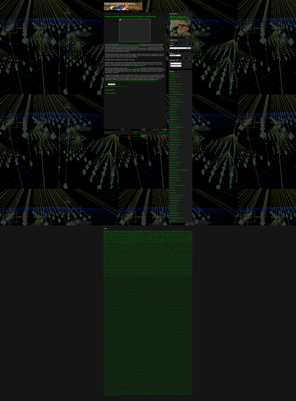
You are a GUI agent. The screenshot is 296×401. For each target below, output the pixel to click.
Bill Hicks (186, 263)
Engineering (120, 324)
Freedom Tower (117, 328)
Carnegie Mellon (127, 265)
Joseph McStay (129, 342)
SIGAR (116, 272)
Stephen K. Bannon (130, 249)
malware (155, 241)
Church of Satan (143, 265)
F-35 (128, 266)
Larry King (150, 345)
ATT (125, 251)
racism (126, 86)
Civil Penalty (133, 314)
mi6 (172, 249)
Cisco (178, 256)
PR (168, 360)
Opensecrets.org (174, 165)
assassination (147, 231)
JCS (166, 252)
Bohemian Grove (143, 277)
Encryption (153, 280)
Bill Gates (165, 307)
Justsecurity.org (173, 152)
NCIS (151, 353)
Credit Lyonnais (106, 317)
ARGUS (139, 297)
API (137, 297)
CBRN (161, 232)
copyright (162, 242)
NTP (175, 353)
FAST (111, 325)
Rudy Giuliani (123, 290)
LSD (181, 241)
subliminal (125, 276)
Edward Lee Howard (164, 322)
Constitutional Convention (138, 315)
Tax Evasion (159, 244)
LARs (114, 345)
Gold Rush (153, 331)
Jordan (125, 284)
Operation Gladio (140, 244)
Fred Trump (176, 326)
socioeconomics (107, 251)
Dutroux (105, 322)
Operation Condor (132, 359)
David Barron (122, 318)
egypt (172, 244)
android (181, 293)
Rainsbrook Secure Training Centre (146, 366)
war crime (159, 238)
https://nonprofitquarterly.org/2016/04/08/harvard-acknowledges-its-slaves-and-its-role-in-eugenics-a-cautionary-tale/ (130, 80)
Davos (141, 318)
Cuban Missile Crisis (120, 317)
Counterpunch (187, 315)
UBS (117, 262)
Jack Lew (133, 338)
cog (170, 244)
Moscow (109, 353)
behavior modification (177, 239)
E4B (113, 280)
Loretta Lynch (155, 346)
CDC (127, 310)
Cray (191, 315)
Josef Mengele (110, 342)
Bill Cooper (130, 277)
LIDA (118, 345)
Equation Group (140, 324)
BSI (179, 304)
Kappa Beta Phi (174, 342)
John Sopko (106, 284)
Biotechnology (174, 307)
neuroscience (117, 237)
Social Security (179, 290)
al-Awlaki (178, 293)
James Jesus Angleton (112, 259)
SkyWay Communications (177, 373)
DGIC (145, 317)
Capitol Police (136, 311)
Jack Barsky (130, 338)
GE (156, 328)
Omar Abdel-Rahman (181, 357)
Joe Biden (137, 259)
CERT (133, 310)
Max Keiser (170, 349)
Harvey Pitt (180, 332)
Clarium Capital (141, 314)
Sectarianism (157, 371)
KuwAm (167, 284)
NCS (153, 353)
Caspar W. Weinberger (185, 311)
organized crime (163, 245)
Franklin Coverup (161, 326)
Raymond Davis (149, 253)
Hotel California (189, 333)
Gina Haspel (112, 331)
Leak (104, 286)
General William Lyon (154, 329)
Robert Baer (162, 367)
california (140, 262)
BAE (137, 242)
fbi (138, 231)
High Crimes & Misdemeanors (148, 333)
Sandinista (190, 370)
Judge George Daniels (148, 284)
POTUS (111, 270)
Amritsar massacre (125, 301)
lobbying (180, 262)
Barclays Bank (151, 305)
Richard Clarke (156, 253)
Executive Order (123, 266)
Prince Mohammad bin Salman (133, 364)
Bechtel (182, 305)
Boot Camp (121, 308)
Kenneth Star (121, 343)
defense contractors (108, 274)
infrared (175, 294)
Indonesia (109, 336)
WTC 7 (190, 241)
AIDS (128, 297)
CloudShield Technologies (165, 314)
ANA (141, 276)
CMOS (144, 310)
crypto (157, 262)
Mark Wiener (124, 349)
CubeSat (125, 317)
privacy (169, 231)
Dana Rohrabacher (175, 317)
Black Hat (133, 277)
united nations (184, 238)
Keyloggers (145, 343)
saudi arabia (181, 231)
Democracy (163, 265)
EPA (119, 322)
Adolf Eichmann (140, 298)
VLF (127, 293)
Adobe (135, 298)
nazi (186, 262)
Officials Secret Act (163, 357)
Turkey (138, 245)
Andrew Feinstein (154, 301)
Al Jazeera (108, 300)
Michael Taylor (174, 350)
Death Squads (154, 318)
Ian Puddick (161, 335)
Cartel (167, 277)
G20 (149, 328)
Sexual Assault (138, 272)
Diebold (188, 279)
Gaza (188, 266)
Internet (167, 258)
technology (149, 237)
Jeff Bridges (116, 339)
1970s (134, 276)
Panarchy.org (173, 167)
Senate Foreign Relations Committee (181, 371)
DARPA (134, 235)
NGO (117, 287)
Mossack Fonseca (127, 353)
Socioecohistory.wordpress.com (177, 185)
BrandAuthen (149, 308)
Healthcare (108, 333)
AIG (125, 263)
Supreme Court (180, 272)
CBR (123, 310)
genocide (134, 274)
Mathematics (155, 349)
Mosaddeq (105, 353)
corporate (149, 255)
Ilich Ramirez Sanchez (168, 335)
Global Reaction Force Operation (136, 331)
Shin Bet (131, 373)
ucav (118, 263)
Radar (133, 366)
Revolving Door (109, 367)
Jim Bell (143, 339)
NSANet (172, 353)
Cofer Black (175, 314)
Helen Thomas (118, 333)
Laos (142, 345)
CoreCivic (162, 315)
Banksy (147, 263)
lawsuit (179, 294)
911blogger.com (174, 73)
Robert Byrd (173, 367)
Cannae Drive (124, 311)
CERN (119, 265)
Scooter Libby (130, 371)
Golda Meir (157, 331)
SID (116, 370)
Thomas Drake (165, 244)
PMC (108, 270)
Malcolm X (130, 286)
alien (125, 262)
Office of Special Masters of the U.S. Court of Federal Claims (148, 357)
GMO (172, 241)
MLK (123, 286)
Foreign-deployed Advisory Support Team (130, 326)
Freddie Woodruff (181, 326)
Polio (191, 363)
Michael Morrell (165, 286)
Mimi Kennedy (122, 352)
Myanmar (142, 353)
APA (127, 263)
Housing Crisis (106, 335)
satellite (190, 249)
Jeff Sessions (163, 283)
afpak (132, 232)
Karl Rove (179, 342)
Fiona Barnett (180, 280)
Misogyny (133, 352)
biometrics (141, 241)
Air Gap (191, 298)
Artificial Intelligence (151, 256)
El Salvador (132, 280)
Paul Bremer (126, 270)
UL (106, 293)
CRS (166, 310)
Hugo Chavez (127, 267)
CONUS (153, 310)
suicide (105, 248)
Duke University (165, 321)
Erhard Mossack (148, 324)
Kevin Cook (130, 343)
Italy (137, 246)
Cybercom (129, 317)
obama (151, 238)
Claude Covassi (147, 314)
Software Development (172, 272)
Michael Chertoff (160, 286)
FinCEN (156, 325)
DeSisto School (149, 318)
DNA (109, 246)
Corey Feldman (169, 315)
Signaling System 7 (150, 373)
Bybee (114, 310)
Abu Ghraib (134, 256)
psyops (142, 239)
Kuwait (170, 284)
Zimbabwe (166, 273)
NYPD (111, 239)
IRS (164, 248)
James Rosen (168, 338)
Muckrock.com (173, 159)
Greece (190, 266)
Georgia (183, 329)
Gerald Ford (187, 329)
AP (135, 297)
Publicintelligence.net (175, 177)
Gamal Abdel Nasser (185, 328)
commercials (148, 262)
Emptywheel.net (174, 129)
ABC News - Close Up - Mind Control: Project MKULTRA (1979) (179, 17)
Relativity (173, 366)
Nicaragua (172, 269)
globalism (143, 294)
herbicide (146, 294)
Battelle (167, 305)
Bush (114, 241)
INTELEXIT (111, 283)
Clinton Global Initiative (154, 314)
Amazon (105, 301)
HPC (147, 332)
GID (145, 258)
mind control (157, 232)
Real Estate (186, 248)
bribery (144, 245)
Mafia (105, 269)
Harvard (115, 86)
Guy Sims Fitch (138, 332)
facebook (164, 255)
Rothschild (119, 290)
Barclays (146, 305)
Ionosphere (125, 283)
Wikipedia (150, 273)
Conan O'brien (123, 315)
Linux (111, 286)
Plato (178, 363)
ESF (116, 280)
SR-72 (133, 370)
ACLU (105, 238)
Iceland (115, 283)
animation (143, 249)
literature (144, 274)
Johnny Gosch (120, 284)
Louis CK (170, 346)
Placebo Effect (174, 363)
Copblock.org (173, 96)
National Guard (127, 287)
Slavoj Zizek (184, 373)
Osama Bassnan (107, 360)
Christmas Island (115, 314)
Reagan (182, 248)
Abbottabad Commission (152, 297)
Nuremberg (175, 356)
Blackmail (189, 307)
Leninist (110, 346)
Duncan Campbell (181, 321)
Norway (140, 253)
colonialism (112, 294)
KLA (163, 342)
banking (138, 235)
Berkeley (126, 307)
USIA (108, 293)
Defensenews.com (174, 116)
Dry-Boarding (150, 321)
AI (139, 276)
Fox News (147, 252)
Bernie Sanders (177, 263)
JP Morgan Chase (171, 252)
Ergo (144, 324)
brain (136, 255)
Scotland (135, 371)
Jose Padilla (106, 342)
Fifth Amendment (152, 325)
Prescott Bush (143, 270)
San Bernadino (181, 370)
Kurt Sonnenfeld (174, 267)
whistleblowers (161, 241)
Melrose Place (189, 349)
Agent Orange (164, 298)
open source (163, 274)
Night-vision (145, 356)
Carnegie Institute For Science (163, 311)
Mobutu (141, 352)
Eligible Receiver (183, 322)
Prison (135, 245)
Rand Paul (160, 366)
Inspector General (161, 258)
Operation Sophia (151, 359)
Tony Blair (186, 253)
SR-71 (131, 370)
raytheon (108, 276)
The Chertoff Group (131, 291)
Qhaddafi (113, 366)
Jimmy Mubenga (161, 339)
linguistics (183, 294)
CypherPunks (134, 317)
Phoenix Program (143, 363)
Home (135, 132)
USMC (139, 249)
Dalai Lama (162, 317)
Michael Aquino (115, 269)
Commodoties (117, 315)
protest (155, 238)
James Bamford (138, 338)
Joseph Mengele (141, 284)
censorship (148, 245)
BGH (167, 304)
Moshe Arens (113, 353)
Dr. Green (134, 321)
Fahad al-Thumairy (128, 325)
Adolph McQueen (146, 298)
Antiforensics (190, 301)
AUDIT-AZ (145, 297)
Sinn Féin (167, 373)
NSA (126, 231)
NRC (119, 287)
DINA (153, 279)
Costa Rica (183, 315)
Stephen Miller (109, 291)
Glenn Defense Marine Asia (120, 331)
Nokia (161, 356)
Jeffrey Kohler (120, 339)
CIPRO (139, 310)
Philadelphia (126, 363)
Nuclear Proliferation (169, 356)
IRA (153, 335)
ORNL (105, 357)
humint (169, 262)
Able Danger (129, 256)
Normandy (164, 356)
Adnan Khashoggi (131, 298)
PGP (185, 287)
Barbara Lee (142, 305)
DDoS (142, 317)
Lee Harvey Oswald (184, 345)
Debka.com (172, 114)
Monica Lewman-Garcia (182, 352)
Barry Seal (117, 248)
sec (108, 256)
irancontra (179, 238)
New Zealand (177, 259)
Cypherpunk (187, 256)
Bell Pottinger (165, 263)
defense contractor (163, 249)
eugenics (111, 86)
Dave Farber (118, 318)
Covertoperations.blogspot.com (177, 101)
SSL (121, 272)
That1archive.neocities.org (176, 195)
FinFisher (152, 266)
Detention (157, 239)
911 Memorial (118, 297)
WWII (137, 241)
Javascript (109, 339)
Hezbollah (141, 333)
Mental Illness (109, 269)
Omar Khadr (187, 357)
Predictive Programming (148, 260)
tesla (181, 245)
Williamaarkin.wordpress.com (177, 218)
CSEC (171, 310)
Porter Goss (140, 260)
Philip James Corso (136, 363)
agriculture (179, 246)
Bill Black (153, 307)
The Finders (146, 291)
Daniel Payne (108, 318)
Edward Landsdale (126, 280)
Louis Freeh (118, 286)
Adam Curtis (116, 298)
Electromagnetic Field (138, 280)
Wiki (126, 235)
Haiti (166, 332)
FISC (158, 280)
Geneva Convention (166, 329)
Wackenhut (141, 273)
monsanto (145, 238)
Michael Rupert (162, 350)
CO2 (151, 310)
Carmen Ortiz (155, 311)
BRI (177, 304)
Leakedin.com (173, 154)
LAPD (179, 267)
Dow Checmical (115, 321)
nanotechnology (176, 249)
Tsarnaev (115, 273)
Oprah (178, 287)
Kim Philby (164, 284)
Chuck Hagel (128, 314)
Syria (164, 232)
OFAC (183, 356)
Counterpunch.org (174, 99)
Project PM (180, 364)
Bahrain (191, 304)
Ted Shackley (110, 273)
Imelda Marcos (178, 335)
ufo (119, 256)
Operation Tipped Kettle (159, 359)
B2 (165, 304)
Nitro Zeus (158, 356)
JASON (170, 258)
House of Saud (110, 244)
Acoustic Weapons (181, 297)
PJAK (163, 360)
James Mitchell (152, 283)
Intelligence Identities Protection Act (141, 336)
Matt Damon (160, 349)
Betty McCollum (145, 307)
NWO (123, 287)
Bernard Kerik (171, 263)
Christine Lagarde (116, 279)
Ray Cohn (164, 366)
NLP (136, 269)
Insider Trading (119, 283)
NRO (170, 353)
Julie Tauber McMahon (149, 342)
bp (137, 262)
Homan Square (179, 333)
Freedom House (111, 328)
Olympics (175, 357)
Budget (174, 308)
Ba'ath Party (182, 304)
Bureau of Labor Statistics (183, 308)
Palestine (147, 244)
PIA (161, 360)
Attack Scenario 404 (119, 304)
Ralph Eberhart (155, 366)
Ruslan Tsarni (106, 272)
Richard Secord (138, 367)
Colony (107, 315)
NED (158, 353)
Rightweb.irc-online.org (175, 180)
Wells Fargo (117, 255)
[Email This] (108, 84)
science (119, 232)
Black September (180, 307)
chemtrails (177, 237)
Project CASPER (154, 364)
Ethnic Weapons (165, 324)
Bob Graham (164, 251)
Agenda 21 (160, 298)
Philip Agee (131, 363)
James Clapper (146, 283)
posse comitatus (184, 274)
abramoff (175, 293)
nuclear (188, 294)
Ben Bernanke (187, 244)
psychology (155, 234)
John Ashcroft (171, 339)
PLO (167, 360)
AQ (112, 232)
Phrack (147, 363)
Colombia (182, 256)
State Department (152, 244)
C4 (117, 310)
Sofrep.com (172, 187)
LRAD (182, 284)
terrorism (134, 231)
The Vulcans (162, 291)
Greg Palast (110, 332)
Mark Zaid (128, 349)
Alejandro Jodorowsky (172, 276)
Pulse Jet (107, 366)
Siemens (137, 373)
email (122, 274)
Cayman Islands (178, 277)
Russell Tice (112, 272)
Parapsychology (189, 287)
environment (166, 242)
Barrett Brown (152, 263)
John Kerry (175, 283)
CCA (125, 310)
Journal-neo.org (174, 149)
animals (187, 293)
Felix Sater (170, 280)
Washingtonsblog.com (175, 213)
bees (129, 262)
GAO (155, 328)
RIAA (127, 366)
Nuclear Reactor (183, 259)
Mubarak (132, 353)
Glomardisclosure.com (175, 139)
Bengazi (112, 307)
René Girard (183, 366)
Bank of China (130, 305)
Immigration (162, 252)
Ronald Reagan (185, 241)
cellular (145, 241)
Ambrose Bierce (110, 301)
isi (104, 241)
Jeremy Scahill (142, 267)
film (166, 255)
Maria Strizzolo (109, 349)
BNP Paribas (172, 304)
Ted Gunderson (112, 262)
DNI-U (151, 317)
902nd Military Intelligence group (109, 297)
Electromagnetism (115, 252)
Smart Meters (164, 272)
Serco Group (132, 272)
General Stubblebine (146, 329)
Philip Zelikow (131, 245)
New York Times (123, 245)
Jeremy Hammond (127, 339)
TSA (185, 234)
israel (186, 231)
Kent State (126, 343)
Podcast (184, 363)
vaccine (121, 263)
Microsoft (188, 350)
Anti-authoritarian (181, 301)
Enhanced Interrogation (142, 248)
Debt (173, 279)
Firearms (142, 258)
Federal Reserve (149, 234)
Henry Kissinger (165, 238)
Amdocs (114, 301)
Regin (170, 366)
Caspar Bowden (178, 311)
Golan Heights (148, 331)
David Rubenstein (137, 318)
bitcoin (180, 273)
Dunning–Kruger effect (188, 321)
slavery (110, 256)
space (106, 241)
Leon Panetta (172, 248)
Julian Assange (142, 259)
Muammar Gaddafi (149, 246)
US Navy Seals (120, 273)
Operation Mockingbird (108, 260)
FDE (115, 325)
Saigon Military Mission (154, 370)
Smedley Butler (174, 290)
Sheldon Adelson (126, 373)
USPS (111, 293)
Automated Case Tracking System (143, 304)
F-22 (104, 325)
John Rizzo (178, 252)
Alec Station (133, 263)
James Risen (119, 259)
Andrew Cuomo (148, 301)
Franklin (156, 326)
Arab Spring (187, 276)
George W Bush (121, 246)
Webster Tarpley (111, 255)
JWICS (120, 338)
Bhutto (182, 263)
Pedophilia (115, 239)
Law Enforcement (189, 284)
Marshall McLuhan (134, 349)
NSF (138, 269)
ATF (125, 256)
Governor (173, 331)
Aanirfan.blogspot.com (175, 76)
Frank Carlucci (158, 266)
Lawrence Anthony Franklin (164, 345)
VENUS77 (122, 293)
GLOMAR (163, 328)
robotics (123, 237)
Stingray (171, 246)
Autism (135, 304)
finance (130, 231)
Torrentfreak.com (174, 205)
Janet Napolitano (183, 338)
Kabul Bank (169, 342)
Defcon (175, 279)
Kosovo (169, 267)
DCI (151, 279)
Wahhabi (146, 273)
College (185, 314)
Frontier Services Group (134, 328)
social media (177, 245)
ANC (134, 297)
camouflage (139, 255)
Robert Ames (157, 367)
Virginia (130, 293)
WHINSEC (134, 293)
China (176, 234)
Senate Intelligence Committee (118, 249)
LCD (116, 345)
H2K (142, 332)
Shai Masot (116, 373)
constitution (190, 273)
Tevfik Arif (126, 291)
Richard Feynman (126, 367)
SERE (170, 253)
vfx (112, 241)
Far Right (136, 325)
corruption (166, 235)
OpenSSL (108, 359)
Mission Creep (137, 352)
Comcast (113, 315)
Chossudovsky (137, 265)
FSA (124, 325)
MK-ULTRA (129, 241)
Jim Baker (140, 339)
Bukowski (177, 308)
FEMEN (119, 325)
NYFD (182, 353)
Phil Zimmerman (121, 363)
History (160, 333)
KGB (128, 244)
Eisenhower (174, 322)
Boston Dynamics (127, 308)
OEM (181, 356)
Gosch (170, 331)
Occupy (190, 259)
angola (184, 293)
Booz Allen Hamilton (172, 251)
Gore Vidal (161, 331)
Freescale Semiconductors (125, 328)
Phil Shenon (116, 363)
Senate (160, 246)
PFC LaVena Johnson (156, 360)
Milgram (118, 352)
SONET (128, 370)
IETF (143, 335)
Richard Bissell (115, 367)
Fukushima (115, 246)
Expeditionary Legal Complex (180, 324)
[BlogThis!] (110, 84)
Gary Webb (184, 266)
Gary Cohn (116, 329)
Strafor (113, 291)
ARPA (142, 297)
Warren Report (152, 293)
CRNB (164, 310)
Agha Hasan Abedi (171, 298)
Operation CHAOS (125, 359)
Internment (183, 336)
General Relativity (139, 329)
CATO (121, 310)
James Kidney (150, 338)
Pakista (170, 360)
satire (111, 276)
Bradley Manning (114, 265)
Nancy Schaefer (186, 353)
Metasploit (150, 350)
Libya (183, 232)
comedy (168, 232)
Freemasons (163, 266)
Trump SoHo (187, 291)
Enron (133, 324)
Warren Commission (145, 293)
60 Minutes (118, 251)
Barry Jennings (157, 305)
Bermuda (129, 307)
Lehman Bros (106, 346)
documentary (106, 234)
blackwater (148, 249)
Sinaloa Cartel (151, 272)
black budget (133, 262)
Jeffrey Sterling (125, 259)
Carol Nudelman (172, 311)
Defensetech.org (174, 119)
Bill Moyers (169, 307)
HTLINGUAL (156, 332)
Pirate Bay (169, 363)
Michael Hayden (124, 253)
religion (172, 245)
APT (143, 276)
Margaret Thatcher (135, 286)
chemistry (190, 293)
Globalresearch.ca (174, 137)
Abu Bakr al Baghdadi (170, 297)
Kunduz (105, 345)
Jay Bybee (136, 267)
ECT (110, 322)
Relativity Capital (178, 366)
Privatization (145, 364)
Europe (170, 324)
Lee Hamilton (114, 253)
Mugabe (105, 287)
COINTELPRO (107, 245)
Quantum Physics (157, 270)
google (157, 235)
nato (149, 238)
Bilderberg (152, 251)
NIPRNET (161, 353)
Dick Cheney (137, 237)
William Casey (161, 293)
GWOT (177, 328)
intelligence (143, 232)
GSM (174, 328)
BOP (176, 304)
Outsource (138, 360)
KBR (161, 342)
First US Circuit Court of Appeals (181, 325)
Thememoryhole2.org (175, 200)
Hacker (160, 332)
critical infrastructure (155, 255)
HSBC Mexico (151, 332)
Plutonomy (181, 363)
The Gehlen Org (151, 291)
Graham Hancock (185, 331)
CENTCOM (130, 310)
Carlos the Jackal (149, 311)
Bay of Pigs (115, 277)
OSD (109, 357)
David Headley (169, 279)
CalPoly (191, 310)
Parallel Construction (188, 360)
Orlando (181, 287)
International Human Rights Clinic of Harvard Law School (158, 336)
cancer (143, 262)
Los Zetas (166, 346)
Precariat (109, 364)
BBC (132, 251)
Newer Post (108, 132)
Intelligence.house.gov (175, 144)
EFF (125, 238)
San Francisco (180, 260)
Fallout (133, 325)
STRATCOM (137, 370)
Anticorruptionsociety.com (176, 84)
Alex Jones (140, 256)
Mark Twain (119, 349)
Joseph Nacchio (135, 342)
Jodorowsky (166, 339)
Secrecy (110, 249)
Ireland (132, 267)
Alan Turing (130, 300)
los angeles (177, 255)
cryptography (110, 235)
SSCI (107, 249)
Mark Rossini (141, 286)
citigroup (105, 294)
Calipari (105, 311)
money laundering (137, 239)
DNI (154, 279)
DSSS (158, 317)
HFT (144, 332)
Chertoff (108, 279)
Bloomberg (166, 256)
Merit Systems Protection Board (134, 350)
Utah (135, 273)
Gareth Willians (111, 329)
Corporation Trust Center (176, 315)
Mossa (123, 353)
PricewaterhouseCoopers (123, 364)
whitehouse (113, 251)
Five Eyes (184, 280)
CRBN (122, 265)
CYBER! (178, 310)
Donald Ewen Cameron (184, 265)
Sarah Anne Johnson (107, 371)
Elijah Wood (188, 322)
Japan (171, 239)
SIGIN (118, 370)
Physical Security (152, 363)
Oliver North (187, 269)
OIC (185, 356)
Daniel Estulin (187, 317)
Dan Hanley (170, 317)
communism (184, 273)
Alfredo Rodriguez (173, 300)
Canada (118, 241)
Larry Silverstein (151, 259)
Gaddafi (179, 328)
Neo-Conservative (165, 269)
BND (144, 263)
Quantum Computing (118, 366)
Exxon (191, 324)
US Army (175, 246)
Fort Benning (140, 326)
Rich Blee (170, 270)
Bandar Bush (152, 239)
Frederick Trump (187, 326)
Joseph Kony (135, 284)
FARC (139, 258)
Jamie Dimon (173, 338)
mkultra (111, 237)
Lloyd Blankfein (113, 245)
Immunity (182, 335)
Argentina (145, 256)
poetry (179, 274)
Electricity (178, 322)
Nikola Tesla (153, 356)
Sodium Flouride (111, 374)
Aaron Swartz (146, 276)
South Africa (188, 290)
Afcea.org (172, 79)
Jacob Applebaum (176, 258)
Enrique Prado (128, 324)
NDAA (118, 245)
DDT (140, 317)
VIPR (125, 293)
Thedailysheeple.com (175, 197)
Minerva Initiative (128, 352)
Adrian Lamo (152, 298)
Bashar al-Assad (137, 251)
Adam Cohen (111, 298)
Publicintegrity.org (174, 175)
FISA (191, 242)
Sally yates (170, 370)
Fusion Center (169, 266)
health (183, 246)
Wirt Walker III (123, 255)
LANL (112, 345)
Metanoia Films (145, 350)
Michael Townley (180, 350)
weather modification (129, 242)
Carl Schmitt (144, 311)
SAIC (169, 260)
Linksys (129, 346)
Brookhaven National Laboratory (164, 308)
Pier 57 (156, 363)
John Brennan (176, 241)
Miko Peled (114, 352)
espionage (129, 235)
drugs (187, 234)
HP (145, 332)
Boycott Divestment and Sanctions (136, 308)
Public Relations (150, 270)
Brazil (153, 308)
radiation (105, 256)
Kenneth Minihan (116, 343)
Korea (189, 343)
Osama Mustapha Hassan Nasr (115, 360)
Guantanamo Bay (128, 246)
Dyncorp (190, 265)
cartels (151, 249)
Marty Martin (145, 349)
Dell (182, 318)
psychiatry (112, 263)
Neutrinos (138, 287)
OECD (179, 356)
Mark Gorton (114, 349)
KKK (153, 284)
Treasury (190, 253)
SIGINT (141, 231)
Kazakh (188, 342)
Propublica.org (173, 172)
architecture (171, 273)
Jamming (177, 338)
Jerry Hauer (132, 339)
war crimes (112, 248)
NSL (173, 259)
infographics (167, 294)
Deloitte (178, 279)
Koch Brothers (182, 343)
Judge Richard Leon (141, 342)
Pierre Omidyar (160, 363)
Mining (182, 286)
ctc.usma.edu (173, 111)
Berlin (119, 277)
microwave (183, 255)
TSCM (123, 291)
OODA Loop (161, 287)
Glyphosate (144, 331)
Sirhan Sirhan (186, 260)
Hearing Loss (112, 333)
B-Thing (163, 304)
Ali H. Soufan (182, 300)
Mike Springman (109, 352)
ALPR (130, 297)
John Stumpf (110, 284)
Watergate (156, 293)
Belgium (185, 305)
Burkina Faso (109, 310)
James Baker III (183, 258)
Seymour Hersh (163, 290)
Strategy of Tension (118, 291)
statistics (121, 276)
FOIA (165, 241)
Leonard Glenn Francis (116, 346)
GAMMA (152, 328)
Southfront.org (173, 190)
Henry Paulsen (128, 333)
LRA (180, 284)
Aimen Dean (183, 298)
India (135, 246)
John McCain (179, 283)
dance (157, 249)
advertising (157, 242)
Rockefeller (165, 260)
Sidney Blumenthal (176, 253)
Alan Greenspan (125, 300)
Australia (109, 238)
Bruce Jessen (158, 277)
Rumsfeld (127, 290)
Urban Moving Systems (128, 273)
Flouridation (113, 326)
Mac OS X (126, 286)
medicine (141, 238)
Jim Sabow (151, 339)
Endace (107, 324)
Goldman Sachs (136, 234)
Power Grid (106, 364)
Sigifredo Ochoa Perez (143, 373)
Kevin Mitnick (135, 343)
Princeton (141, 364)
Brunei (171, 308)
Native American (133, 287)
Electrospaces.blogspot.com (176, 127)
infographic (173, 255)
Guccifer (118, 332)
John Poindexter (189, 283)
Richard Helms (132, 367)
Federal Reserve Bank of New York (142, 266)
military (160, 231)
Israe (110, 338)
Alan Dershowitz (159, 276)
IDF (156, 252)
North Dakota (147, 287)
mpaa (186, 294)
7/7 (135, 242)
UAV (141, 245)
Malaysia (119, 253)
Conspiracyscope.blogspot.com (177, 94)
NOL (164, 353)
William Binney (172, 238)
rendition (168, 237)
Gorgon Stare (166, 331)
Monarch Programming (174, 352)
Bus (112, 310)
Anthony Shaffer (139, 263)
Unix (119, 293)
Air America (187, 298)
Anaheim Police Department (140, 301)
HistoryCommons (165, 333)
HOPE (110, 267)
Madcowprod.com (174, 157)
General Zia (160, 329)
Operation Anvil (119, 359)
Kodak (187, 343)
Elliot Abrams (145, 280)
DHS (131, 234)
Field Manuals (174, 280)
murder (183, 262)
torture (164, 231)
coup (149, 241)
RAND (161, 260)
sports (114, 256)
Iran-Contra (122, 235)
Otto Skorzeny (133, 360)
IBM (133, 246)
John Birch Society (181, 339)
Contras (159, 265)
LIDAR (120, 345)
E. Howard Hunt (109, 280)
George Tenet (153, 252)
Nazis (188, 235)
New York (155, 246)
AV (147, 297)
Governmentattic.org (175, 142)
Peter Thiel (106, 363)
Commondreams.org (175, 91)
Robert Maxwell (189, 367)
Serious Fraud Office (109, 373)
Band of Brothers (107, 305)
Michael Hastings (133, 244)
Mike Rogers (178, 286)
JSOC (143, 283)
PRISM (114, 270)
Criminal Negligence (113, 317)
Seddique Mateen (171, 371)
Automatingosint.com (175, 86)
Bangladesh (112, 305)
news (189, 262)
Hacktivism (163, 332)
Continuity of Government (152, 265)
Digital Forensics (163, 239)
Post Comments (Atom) (138, 136)
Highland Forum (156, 333)
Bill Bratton (157, 307)
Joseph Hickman (129, 284)
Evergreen (173, 324)
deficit (160, 262)
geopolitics (122, 242)
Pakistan (136, 238)
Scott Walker (149, 371)
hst (168, 255)
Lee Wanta (190, 345)
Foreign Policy (119, 326)
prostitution (190, 274)
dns (160, 255)
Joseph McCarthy (123, 342)
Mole (163, 352)
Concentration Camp (129, 315)
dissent (129, 294)
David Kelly (132, 318)
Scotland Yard (139, 371)
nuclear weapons (156, 274)
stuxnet (109, 241)
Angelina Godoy (171, 301)
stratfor (117, 256)
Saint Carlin (160, 370)
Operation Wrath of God (176, 359)
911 (105, 231)
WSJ (137, 293)
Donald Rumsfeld (119, 238)
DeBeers (144, 318)
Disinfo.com (172, 122)
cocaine (108, 294)
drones (190, 231)
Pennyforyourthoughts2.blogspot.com (179, 170)
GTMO (105, 244)
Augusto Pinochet (159, 256)
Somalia (184, 290)
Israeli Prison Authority (131, 283)
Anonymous (180, 234)
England (124, 324)
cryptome (117, 242)
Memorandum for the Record (109, 350)
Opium (144, 253)
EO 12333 (116, 322)
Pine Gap (165, 363)
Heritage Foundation (135, 333)
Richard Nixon (183, 270)
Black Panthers (158, 251)
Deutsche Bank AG (183, 279)
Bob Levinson (108, 308)
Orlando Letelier (187, 359)
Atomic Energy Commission (111, 304)
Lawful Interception (155, 345)
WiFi (123, 262)
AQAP (129, 263)
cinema (113, 242)
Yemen (153, 242)
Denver (185, 318)
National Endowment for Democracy (146, 269)
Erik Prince (160, 324)
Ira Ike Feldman (188, 336)
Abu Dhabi (176, 297)
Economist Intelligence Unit (140, 322)
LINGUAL (123, 345)
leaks (141, 274)
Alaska (133, 300)
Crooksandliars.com (174, 104)
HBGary (156, 258)
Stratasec (182, 253)
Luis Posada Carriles (176, 346)
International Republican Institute (175, 336)
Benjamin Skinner (121, 307)
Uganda (116, 293)
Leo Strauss (108, 286)
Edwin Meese (110, 266)
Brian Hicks (156, 308)
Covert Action (140, 279)
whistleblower (113, 234)
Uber (114, 293)
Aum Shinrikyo (126, 304)
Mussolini (136, 353)
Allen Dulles (128, 251)
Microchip (185, 350)
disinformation (154, 245)
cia (111, 231)
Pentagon (181, 235)
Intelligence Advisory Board (130, 336)
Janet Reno (188, 338)
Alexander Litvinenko (156, 300)
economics (142, 234)
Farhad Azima (140, 325)
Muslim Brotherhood (167, 259)
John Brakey (187, 339)
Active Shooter (106, 298)
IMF (162, 248)
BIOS (169, 304)
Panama (127, 260)
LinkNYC (126, 346)
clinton (190, 235)
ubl (181, 232)
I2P (141, 335)
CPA (164, 277)
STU (140, 370)
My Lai (139, 353)
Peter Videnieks (110, 363)
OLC (188, 259)
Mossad (134, 241)
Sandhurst (186, 370)
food (163, 262)
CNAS (146, 310)
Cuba (121, 241)
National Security (157, 269)
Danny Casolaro (130, 248)
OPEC (191, 356)
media (174, 242)
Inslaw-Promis (117, 244)
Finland (174, 325)
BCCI (147, 239)
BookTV (117, 308)
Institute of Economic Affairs (120, 336)
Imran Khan (186, 335)
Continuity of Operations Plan (152, 315)
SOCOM (175, 260)
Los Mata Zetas (161, 346)
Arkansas (105, 277)
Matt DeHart (165, 349)
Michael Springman (168, 350)
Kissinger (171, 343)
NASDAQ (148, 353)
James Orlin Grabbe (156, 338)
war (159, 234)
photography (189, 237)
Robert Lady (114, 290)
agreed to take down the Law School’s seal (128, 44)
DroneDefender (145, 321)
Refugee (167, 366)
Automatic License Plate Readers (155, 304)
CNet (149, 310)
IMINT (151, 335)
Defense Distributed (161, 318)
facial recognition (134, 294)
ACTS (123, 297)
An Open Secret (131, 301)
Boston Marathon (130, 237)
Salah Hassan (165, 370)
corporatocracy (117, 294)
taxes (115, 263)
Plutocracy (138, 270)
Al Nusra (112, 300)
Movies (133, 269)
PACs (141, 360)
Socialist (190, 373)
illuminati (138, 274)
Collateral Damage (180, 314)
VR (128, 293)
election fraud (118, 274)
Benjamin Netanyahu (145, 251)
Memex (155, 286)
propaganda (174, 231)
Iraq (179, 232)
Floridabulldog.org (174, 132)
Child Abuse (126, 234)
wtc (180, 237)
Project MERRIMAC (174, 364)
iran (147, 232)
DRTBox (153, 317)
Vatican (137, 273)
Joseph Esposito (117, 342)
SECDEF (131, 290)
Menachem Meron (117, 350)
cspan (155, 249)
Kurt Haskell (109, 345)
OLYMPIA (188, 356)
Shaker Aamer (120, 373)
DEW (189, 251)
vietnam (182, 242)
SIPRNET (134, 290)
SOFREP (125, 370)
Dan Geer (166, 317)
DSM (156, 317)
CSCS (168, 310)
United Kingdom (120, 234)
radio (105, 276)
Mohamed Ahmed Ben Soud (148, 352)
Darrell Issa (113, 318)
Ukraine (120, 262)
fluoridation (129, 274)
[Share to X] (111, 84)
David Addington (107, 258)
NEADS (156, 353)
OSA (107, 357)
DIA (191, 251)
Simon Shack (168, 290)
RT (130, 366)
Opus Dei (182, 359)
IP (113, 283)
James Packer (163, 338)
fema (159, 245)
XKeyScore (161, 273)
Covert (137, 279)
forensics (139, 294)
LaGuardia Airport (129, 345)
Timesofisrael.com (174, 203)
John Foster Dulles (169, 283)
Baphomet (138, 305)
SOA (119, 272)
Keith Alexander (163, 267)
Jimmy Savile (132, 259)
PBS (183, 287)
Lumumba (185, 267)
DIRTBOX (147, 317)
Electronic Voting (122, 252)
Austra (133, 304)
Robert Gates (178, 367)
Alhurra (178, 300)
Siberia (134, 373)
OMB (155, 287)
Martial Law (148, 286)
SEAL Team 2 (106, 370)
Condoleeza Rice (184, 251)
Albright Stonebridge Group (140, 300)
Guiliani (153, 248)
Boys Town (144, 308)
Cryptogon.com (173, 106)
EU (125, 258)
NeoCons (137, 253)
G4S (174, 266)
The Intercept (157, 291)
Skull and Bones (158, 272)
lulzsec (151, 241)
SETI (111, 370)
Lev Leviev (122, 346)
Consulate (144, 315)
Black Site (185, 307)
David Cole (127, 318)
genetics (171, 242)
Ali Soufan (187, 300)
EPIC (121, 322)
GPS (147, 258)
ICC (108, 283)
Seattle (153, 371)
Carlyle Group (186, 245)
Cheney (105, 279)
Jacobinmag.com (174, 147)
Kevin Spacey (140, 343)
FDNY (156, 280)
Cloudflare (126, 279)
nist (181, 249)
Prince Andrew (157, 260)
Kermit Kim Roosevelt (158, 284)
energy (125, 274)
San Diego (149, 290)
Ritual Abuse (161, 253)
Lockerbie (138, 346)
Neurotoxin (107, 356)
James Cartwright (145, 338)
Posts (173, 63)
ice (169, 255)
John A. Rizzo (148, 267)
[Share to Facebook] (113, 84)
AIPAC (122, 251)
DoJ (168, 239)
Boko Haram (113, 308)
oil (185, 246)
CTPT (175, 310)
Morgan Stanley (189, 352)
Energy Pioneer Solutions (113, 324)
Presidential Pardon (114, 364)
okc (107, 263)
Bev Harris (150, 307)
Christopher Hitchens (122, 314)
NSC (121, 287)
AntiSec (186, 301)
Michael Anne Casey (155, 350)
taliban (108, 248)
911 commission (175, 235)
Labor (133, 345)
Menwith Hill (123, 350)
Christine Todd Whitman (108, 314)
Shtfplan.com (173, 182)
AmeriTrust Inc (118, 301)
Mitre (162, 259)
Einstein (128, 258)
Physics (172, 237)
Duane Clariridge (159, 321)
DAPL (191, 256)
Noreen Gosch (142, 287)
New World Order (117, 356)
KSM (159, 267)
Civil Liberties (122, 279)
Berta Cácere (139, 307)
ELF (114, 280)
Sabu (146, 290)
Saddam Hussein (126, 272)
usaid (131, 276)
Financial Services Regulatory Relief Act (165, 325)
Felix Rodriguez (165, 280)
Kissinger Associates (176, 343)
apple (123, 239)
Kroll (191, 343)
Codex (171, 314)
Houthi (110, 335)
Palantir (173, 360)
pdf (120, 237)
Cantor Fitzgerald (130, 311)
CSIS (173, 310)
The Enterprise (126, 232)
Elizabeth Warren (133, 258)
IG (145, 335)
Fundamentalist (145, 328)
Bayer (170, 305)
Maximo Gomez (175, 349)
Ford (116, 326)
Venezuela (106, 255)
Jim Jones (147, 339)
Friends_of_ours (174, 134)
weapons (122, 256)
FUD (134, 266)
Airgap (105, 300)
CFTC (136, 310)
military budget (150, 274)
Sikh (155, 373)
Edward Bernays (120, 280)
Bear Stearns (173, 305)
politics (106, 232)
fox (164, 262)
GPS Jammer (168, 328)
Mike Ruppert (158, 259)
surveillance (155, 231)
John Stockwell (154, 267)
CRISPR (161, 310)
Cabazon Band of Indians (184, 310)
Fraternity (166, 326)
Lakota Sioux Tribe (138, 345)
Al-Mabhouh (116, 300)
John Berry (176, 339)
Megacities (152, 286)
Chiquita (111, 279)
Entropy (135, 324)
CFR (191, 244)
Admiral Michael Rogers (123, 298)
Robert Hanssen (184, 367)
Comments (174, 65)
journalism (163, 237)
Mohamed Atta (131, 253)
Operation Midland (173, 287)
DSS (156, 279)
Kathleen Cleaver (184, 342)
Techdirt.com (173, 192)
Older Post (162, 132)
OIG (153, 287)
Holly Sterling (170, 333)
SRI (137, 290)
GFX (158, 328)
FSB (132, 266)
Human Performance (127, 335)
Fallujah (161, 280)
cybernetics (122, 294)
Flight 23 (188, 325)
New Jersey (112, 356)
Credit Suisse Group (146, 279)
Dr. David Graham (129, 321)
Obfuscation (115, 357)
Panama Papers (119, 270)
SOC (122, 370)
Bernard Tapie (134, 307)
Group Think (115, 332)
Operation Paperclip (118, 260)
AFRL (126, 297)
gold (166, 262)
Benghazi (116, 307)
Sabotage (148, 370)
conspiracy (144, 255)
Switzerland (186, 272)
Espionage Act (116, 266)
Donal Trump (175, 265)
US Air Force (158, 237)
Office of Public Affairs (133, 357)
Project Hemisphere (166, 364)
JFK (154, 237)
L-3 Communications (175, 284)
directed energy (188, 239)
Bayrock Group (158, 263)
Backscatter (187, 304)
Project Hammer (160, 364)
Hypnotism (139, 335)
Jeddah (112, 339)
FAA (106, 325)
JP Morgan (167, 248)
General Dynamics (132, 329)
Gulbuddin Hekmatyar (124, 332)
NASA (108, 239)
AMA (132, 297)
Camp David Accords (114, 311)
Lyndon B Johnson (183, 346)
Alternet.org (172, 81)
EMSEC (105, 266)
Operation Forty (145, 359)
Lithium (132, 346)
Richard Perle (189, 270)
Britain (173, 256)
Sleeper (187, 373)
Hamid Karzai (158, 248)
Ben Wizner (109, 307)
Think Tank (166, 291)
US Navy (136, 249)
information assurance (118, 231)
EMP (113, 322)
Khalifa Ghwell (162, 343)
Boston (170, 256)
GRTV (172, 328)
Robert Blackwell (168, 367)
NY (177, 353)
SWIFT (145, 370)
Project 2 (149, 364)
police (115, 232)
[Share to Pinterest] (114, 84)
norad (191, 255)
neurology (187, 255)
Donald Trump (116, 235)
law (108, 231)
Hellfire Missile (123, 333)
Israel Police (114, 338)
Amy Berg (178, 276)
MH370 (188, 267)
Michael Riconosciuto (172, 286)
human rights (151, 294)
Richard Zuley (143, 367)
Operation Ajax (113, 359)
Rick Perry (148, 367)
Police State (188, 363)
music (160, 235)
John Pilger (184, 283)
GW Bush (146, 235)
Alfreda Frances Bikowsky (165, 300)
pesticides (168, 274)
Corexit (165, 315)
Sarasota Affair (114, 371)
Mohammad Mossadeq (158, 352)
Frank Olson (153, 326)
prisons (169, 245)
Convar (158, 315)
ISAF (155, 335)
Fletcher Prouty (141, 252)
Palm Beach (177, 360)
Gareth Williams (178, 266)
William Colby (156, 273)
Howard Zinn (114, 335)
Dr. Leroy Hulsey (139, 321)
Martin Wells (140, 349)
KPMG (109, 253)
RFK (179, 248)
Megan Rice (184, 349)
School (118, 371)
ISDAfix (157, 335)
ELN (111, 322)
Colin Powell (130, 279)
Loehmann (142, 346)
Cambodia (108, 311)
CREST (158, 310)
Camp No (120, 311)
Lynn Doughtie (189, 346)
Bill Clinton (184, 237)
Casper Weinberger (171, 277)
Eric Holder (135, 252)
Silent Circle (158, 373)
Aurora (130, 304)
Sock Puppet (106, 374)
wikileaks (142, 235)
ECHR (108, 322)
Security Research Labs (163, 371)
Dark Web (164, 279)
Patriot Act (131, 260)
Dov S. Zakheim (110, 321)
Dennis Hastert (169, 265)
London (114, 286)
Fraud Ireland (170, 326)
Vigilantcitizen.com (174, 208)
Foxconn (148, 326)
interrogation (129, 239)
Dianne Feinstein (107, 252)
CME (142, 310)
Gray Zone (190, 331)
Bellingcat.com (173, 89)
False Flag (149, 248)
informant (171, 294)
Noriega (183, 269)
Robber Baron (152, 367)
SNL (120, 370)
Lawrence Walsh (178, 345)
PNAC (123, 260)
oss (109, 263)
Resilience (187, 366)
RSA (158, 246)
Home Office (184, 333)
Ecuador (146, 322)
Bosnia (155, 277)
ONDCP (157, 287)
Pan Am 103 (182, 360)
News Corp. (123, 356)
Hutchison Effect (134, 335)
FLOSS (122, 325)
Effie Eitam (170, 322)
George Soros (151, 258)
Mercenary (127, 350)
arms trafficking (188, 232)
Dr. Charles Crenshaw (122, 321)
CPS (156, 310)
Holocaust (174, 333)
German (108, 331)
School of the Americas (124, 371)
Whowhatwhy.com (174, 215)
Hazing (105, 333)
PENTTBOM (150, 360)
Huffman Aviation (120, 335)
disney (113, 274)
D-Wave (138, 317)
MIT (191, 267)
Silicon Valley (163, 373)
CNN (176, 256)
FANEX (108, 325)
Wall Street (106, 242)
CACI (163, 277)
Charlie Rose (190, 277)
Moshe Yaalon (118, 353)
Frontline (141, 328)
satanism (187, 249)
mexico (181, 244)
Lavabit (184, 284)
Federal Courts (146, 325)
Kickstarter (167, 343)
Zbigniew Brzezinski (169, 293)
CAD (119, 310)
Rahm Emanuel (136, 366)
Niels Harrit (135, 356)
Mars (144, 286)
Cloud (160, 314)
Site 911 (170, 373)
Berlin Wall (122, 277)
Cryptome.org (173, 109)
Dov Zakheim (113, 258)
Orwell (191, 359)
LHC (147, 259)
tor (145, 239)
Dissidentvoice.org (174, 124)
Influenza (113, 336)
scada (114, 276)
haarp (175, 244)
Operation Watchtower (168, 359)
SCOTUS (167, 253)
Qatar (110, 366)
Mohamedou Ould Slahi (188, 286)
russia (184, 235)
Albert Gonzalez (165, 276)
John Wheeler (115, 284)
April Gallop (182, 276)
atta (127, 262)
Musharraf (114, 287)
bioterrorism (176, 273)
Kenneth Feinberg (109, 343)
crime (184, 239)
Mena (177, 248)
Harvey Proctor (184, 332)
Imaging (173, 335)
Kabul (165, 342)
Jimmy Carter (155, 339)
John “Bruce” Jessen (185, 252)
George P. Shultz (173, 329)
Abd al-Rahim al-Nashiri (161, 297)
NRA (168, 353)
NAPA (145, 353)
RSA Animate (164, 270)
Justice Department (157, 342)
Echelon (133, 322)
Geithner (127, 329)
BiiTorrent (125, 277)
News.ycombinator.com (175, 162)
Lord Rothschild (150, 346)
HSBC (113, 267)
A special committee (144, 47)
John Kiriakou (141, 246)
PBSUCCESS (144, 360)
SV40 (142, 370)
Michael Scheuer (122, 269)
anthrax (119, 239)
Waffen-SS (140, 293)
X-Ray (165, 293)
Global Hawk (127, 331)
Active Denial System (188, 297)
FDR (116, 325)
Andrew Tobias (160, 301)
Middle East (128, 269)
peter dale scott (189, 246)
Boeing (108, 265)
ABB (121, 297)
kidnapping (173, 262)
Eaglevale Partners (128, 322)
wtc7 (170, 235)
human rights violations (158, 294)
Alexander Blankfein (149, 300)
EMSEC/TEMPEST (121, 258)
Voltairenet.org (173, 210)
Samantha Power (175, 370)
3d (123, 263)
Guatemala (106, 267)
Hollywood (149, 242)
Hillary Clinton (152, 235)
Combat (110, 315)
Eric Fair (152, 324)
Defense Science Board (177, 318)
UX (112, 293)
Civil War (137, 314)
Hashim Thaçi (189, 332)
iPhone (163, 294)
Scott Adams (144, 371)
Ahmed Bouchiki (177, 298)
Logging (145, 346)
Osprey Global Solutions (126, 360)
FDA (130, 266)
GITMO (150, 232)
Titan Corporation (172, 291)
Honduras (105, 283)
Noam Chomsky (177, 269)
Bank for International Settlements (121, 305)
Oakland (111, 357)
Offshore (168, 357)
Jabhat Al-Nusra (124, 338)
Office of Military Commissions (123, 357)
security (117, 276)
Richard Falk (120, 367)
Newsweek (127, 356)
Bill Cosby (161, 307)
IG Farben (148, 335)
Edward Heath (157, 322)
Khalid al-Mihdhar (156, 343)
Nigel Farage (140, 356)
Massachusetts (150, 349)
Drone (135, 248)
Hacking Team (117, 267)
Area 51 (190, 276)
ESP (123, 322)
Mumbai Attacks (110, 287)
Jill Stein (136, 339)
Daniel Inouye (159, 279)
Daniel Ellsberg (182, 317)
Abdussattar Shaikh (152, 276)
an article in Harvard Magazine (134, 68)
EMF (112, 246)
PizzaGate (136, 260)
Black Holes (138, 277)
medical (178, 244)
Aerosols (155, 298)
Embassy (149, 280)
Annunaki (176, 301)
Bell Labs (189, 305)
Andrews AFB (165, 301)
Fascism (145, 242)
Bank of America (110, 277)
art (153, 232)
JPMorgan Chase (138, 283)
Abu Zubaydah (187, 242)
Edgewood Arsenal (151, 322)
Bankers (134, 305)
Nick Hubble (131, 356)
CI (137, 310)
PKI (165, 360)
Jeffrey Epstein (123, 244)
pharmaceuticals (174, 274)
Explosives (188, 324)
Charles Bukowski (184, 277)
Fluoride (188, 280)
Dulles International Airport (172, 321)
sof (179, 242)
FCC (113, 325)
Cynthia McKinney (123, 248)
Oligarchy (172, 357)
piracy (177, 242)
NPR (166, 353)
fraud (109, 232)
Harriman (175, 332)
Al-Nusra (119, 300)
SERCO (190, 248)
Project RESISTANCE (186, 364)
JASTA (117, 338)
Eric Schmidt (156, 324)
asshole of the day (130, 255)
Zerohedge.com (174, 220)
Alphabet (190, 300)
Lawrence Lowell (121, 86)
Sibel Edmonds (166, 246)
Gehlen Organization (122, 329)
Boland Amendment (150, 277)
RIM (129, 366)
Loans (135, 346)
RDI (125, 366)
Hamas (172, 332)
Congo (134, 279)
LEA (182, 267)
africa (110, 242)
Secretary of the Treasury (155, 290)
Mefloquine (180, 349)
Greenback (106, 332)
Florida (168, 241)
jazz (177, 294)
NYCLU (179, 353)
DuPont (154, 321)
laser (177, 262)
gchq (125, 239)
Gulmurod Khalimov (132, 332)
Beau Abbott (178, 305)
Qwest (123, 366)
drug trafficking (137, 232)
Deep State (140, 242)
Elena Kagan (130, 252)
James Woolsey (158, 283)
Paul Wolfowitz (132, 270)
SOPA (105, 249)
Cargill (140, 311)
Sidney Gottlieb (145, 272)
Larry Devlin (146, 345)
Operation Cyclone (138, 359)
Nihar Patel (149, 356)
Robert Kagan (109, 290)
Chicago (178, 251)
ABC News (137, 276)
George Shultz (179, 329)
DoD (163, 235)
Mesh (142, 350)
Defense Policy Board (169, 318)
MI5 (121, 286)
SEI (109, 370)
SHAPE (114, 370)
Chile (132, 265)
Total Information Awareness (180, 291)
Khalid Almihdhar (150, 343)
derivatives (126, 294)
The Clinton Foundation (139, 291)
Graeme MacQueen (178, 331)
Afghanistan (172, 234)
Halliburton (169, 332)
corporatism (153, 262)
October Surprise (167, 287)
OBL (151, 287)
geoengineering (143, 237)
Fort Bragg (145, 326)
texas (128, 276)
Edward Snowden (165, 234)
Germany (125, 241)
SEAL (172, 260)
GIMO (161, 328)
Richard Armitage (176, 270)
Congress (113, 238)
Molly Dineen (166, 352)
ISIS (159, 252)
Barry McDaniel (162, 305)
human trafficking (174, 232)
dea (104, 237)
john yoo (108, 237)
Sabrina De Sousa (141, 290)
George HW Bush (130, 238)
